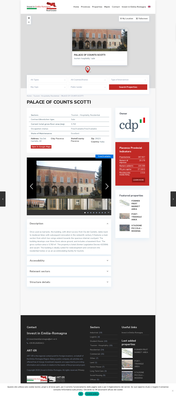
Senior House (95, 367)
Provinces (85, 7)
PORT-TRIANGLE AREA (136, 217)
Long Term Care (97, 371)
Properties (97, 7)
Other (92, 358)
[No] (172, 390)
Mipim (107, 7)
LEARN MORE (138, 180)
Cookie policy (92, 394)
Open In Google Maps (41, 147)
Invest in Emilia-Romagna (134, 7)
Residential (55, 96)
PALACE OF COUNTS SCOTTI (89, 54)
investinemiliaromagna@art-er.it (43, 339)
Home (76, 7)
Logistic (93, 337)
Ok (80, 394)
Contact (116, 7)
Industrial (94, 332)
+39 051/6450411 (36, 343)
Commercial (95, 354)
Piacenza (60, 138)
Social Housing (96, 375)
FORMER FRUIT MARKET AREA (135, 205)
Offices (93, 379)
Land (92, 362)
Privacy (81, 370)
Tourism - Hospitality (41, 96)
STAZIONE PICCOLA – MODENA (136, 228)
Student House (96, 341)
